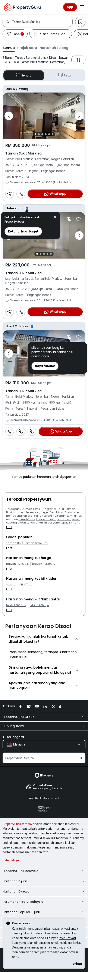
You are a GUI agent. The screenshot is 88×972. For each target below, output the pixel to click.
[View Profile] (44, 208)
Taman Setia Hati (36, 543)
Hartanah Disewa (16, 891)
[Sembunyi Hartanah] (69, 99)
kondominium (46, 519)
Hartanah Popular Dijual (21, 912)
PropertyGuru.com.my (17, 824)
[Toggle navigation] (82, 7)
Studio (10, 584)
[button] (9, 47)
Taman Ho (13, 543)
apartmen (64, 519)
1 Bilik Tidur (26, 584)
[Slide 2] (39, 134)
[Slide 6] (52, 134)
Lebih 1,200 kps (39, 605)
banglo (14, 522)
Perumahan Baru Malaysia (23, 902)
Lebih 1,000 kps (16, 605)
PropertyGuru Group (19, 717)
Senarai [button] (26, 75)
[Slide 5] (49, 134)
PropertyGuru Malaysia (20, 871)
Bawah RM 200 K (17, 564)
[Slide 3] (42, 134)
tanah (31, 522)
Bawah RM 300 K (43, 564)
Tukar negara (13, 737)
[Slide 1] (35, 134)
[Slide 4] (46, 134)
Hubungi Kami (13, 726)
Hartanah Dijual (15, 881)
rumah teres (27, 519)
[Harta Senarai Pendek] (78, 99)
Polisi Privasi (67, 938)
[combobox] (42, 21)
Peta (67, 75)
